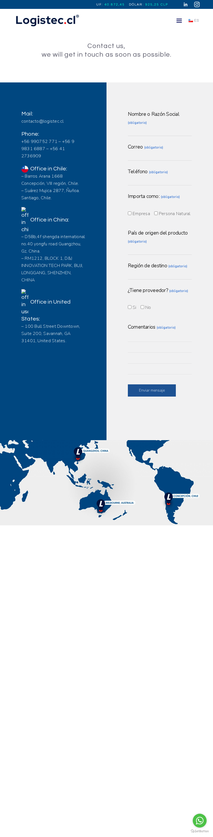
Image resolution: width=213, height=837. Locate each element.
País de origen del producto (158, 237)
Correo (145, 146)
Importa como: (154, 196)
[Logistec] (47, 20)
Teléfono (148, 171)
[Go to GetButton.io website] (200, 831)
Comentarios (152, 327)
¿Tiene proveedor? (158, 290)
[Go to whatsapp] (200, 821)
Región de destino (157, 265)
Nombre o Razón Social (153, 118)
